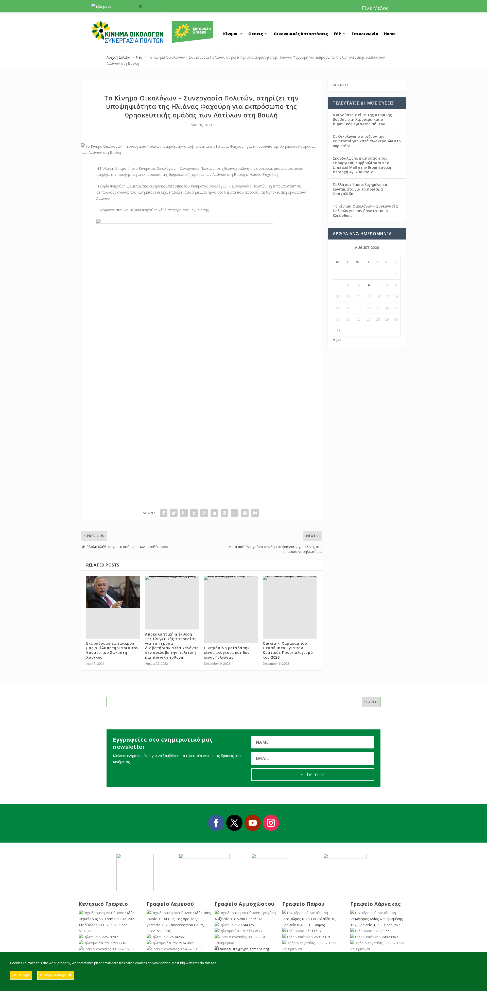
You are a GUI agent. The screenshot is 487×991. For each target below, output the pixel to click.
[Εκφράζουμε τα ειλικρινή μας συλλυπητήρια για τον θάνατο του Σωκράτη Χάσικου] (113, 592)
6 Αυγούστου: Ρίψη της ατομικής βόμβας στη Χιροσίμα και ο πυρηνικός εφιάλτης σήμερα (362, 119)
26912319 (322, 936)
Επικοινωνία (365, 34)
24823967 (390, 936)
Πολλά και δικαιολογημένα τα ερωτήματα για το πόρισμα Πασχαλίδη (360, 189)
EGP (337, 34)
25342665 (186, 943)
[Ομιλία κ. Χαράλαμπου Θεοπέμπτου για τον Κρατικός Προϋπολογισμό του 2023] (290, 578)
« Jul (337, 339)
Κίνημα (230, 34)
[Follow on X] (234, 823)
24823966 (381, 930)
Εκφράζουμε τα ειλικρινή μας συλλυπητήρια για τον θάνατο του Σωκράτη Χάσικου (112, 650)
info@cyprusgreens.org (160, 7)
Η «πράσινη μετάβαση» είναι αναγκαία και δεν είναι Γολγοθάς (227, 652)
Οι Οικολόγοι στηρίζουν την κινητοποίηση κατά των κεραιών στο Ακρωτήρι (367, 141)
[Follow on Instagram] (271, 823)
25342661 (178, 936)
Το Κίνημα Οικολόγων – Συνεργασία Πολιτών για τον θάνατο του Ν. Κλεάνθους (365, 211)
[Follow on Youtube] (253, 823)
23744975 (246, 924)
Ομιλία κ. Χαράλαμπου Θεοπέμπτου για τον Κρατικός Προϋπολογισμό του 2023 (288, 650)
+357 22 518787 (123, 7)
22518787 (110, 936)
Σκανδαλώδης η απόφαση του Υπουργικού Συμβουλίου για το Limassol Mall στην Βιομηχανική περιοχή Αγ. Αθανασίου (362, 165)
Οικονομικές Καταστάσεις (301, 34)
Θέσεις (255, 34)
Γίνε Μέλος (375, 8)
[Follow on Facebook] (216, 823)
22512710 (118, 943)
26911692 (313, 930)
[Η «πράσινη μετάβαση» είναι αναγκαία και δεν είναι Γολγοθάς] (231, 578)
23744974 (254, 930)
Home (390, 34)
